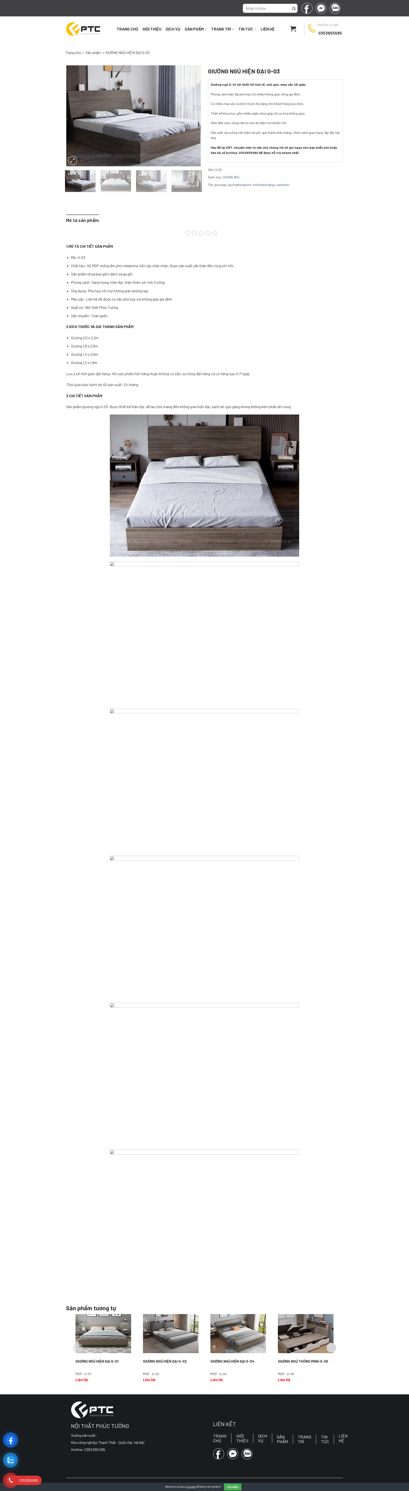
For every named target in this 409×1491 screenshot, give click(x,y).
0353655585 (330, 33)
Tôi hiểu (233, 1487)
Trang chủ (127, 29)
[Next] (192, 116)
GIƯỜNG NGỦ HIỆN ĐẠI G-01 (97, 1361)
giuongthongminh (239, 185)
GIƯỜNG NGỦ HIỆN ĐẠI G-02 (165, 1361)
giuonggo (220, 185)
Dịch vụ (173, 29)
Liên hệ (268, 29)
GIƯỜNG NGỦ (231, 177)
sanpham (283, 185)
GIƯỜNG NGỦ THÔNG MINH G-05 (303, 1361)
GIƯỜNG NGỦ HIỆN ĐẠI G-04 (232, 1361)
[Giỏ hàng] (293, 28)
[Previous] (75, 116)
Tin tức (245, 29)
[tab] (82, 220)
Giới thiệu (151, 29)
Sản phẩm (194, 29)
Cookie (191, 1486)
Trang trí (221, 29)
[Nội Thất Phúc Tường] (83, 29)
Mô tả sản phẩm (82, 220)
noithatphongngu (264, 185)
